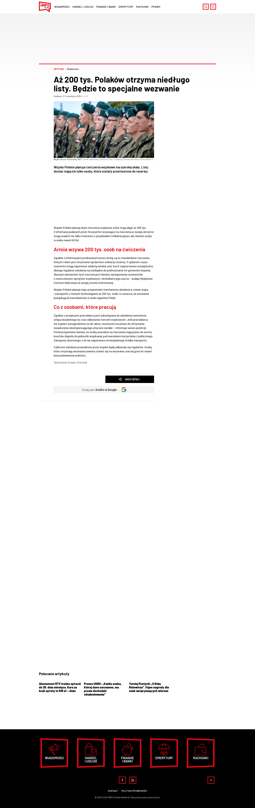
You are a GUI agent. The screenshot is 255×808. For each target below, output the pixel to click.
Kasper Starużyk (77, 362)
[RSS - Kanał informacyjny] (132, 780)
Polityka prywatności (134, 790)
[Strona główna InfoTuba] (45, 6)
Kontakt (113, 790)
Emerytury (125, 6)
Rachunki (142, 6)
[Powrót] (211, 780)
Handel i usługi (82, 6)
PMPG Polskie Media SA (119, 797)
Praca (61, 370)
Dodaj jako (99, 389)
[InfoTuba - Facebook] (122, 780)
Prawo (155, 6)
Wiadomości (62, 6)
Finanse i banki (106, 6)
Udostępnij (132, 379)
